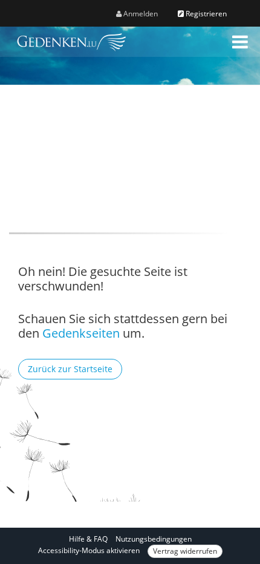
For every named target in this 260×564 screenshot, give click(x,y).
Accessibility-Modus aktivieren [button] (89, 550)
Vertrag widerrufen (185, 551)
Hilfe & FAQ (88, 539)
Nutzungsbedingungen (153, 539)
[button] (240, 42)
